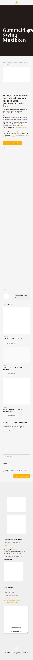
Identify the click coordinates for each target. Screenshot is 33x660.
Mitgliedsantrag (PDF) (9, 547)
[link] (16, 213)
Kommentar (6, 430)
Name (5, 450)
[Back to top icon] (16, 648)
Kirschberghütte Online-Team (21, 62)
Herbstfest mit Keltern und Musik (12, 339)
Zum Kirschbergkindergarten (11, 602)
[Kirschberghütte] (16, 2)
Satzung (6, 545)
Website (5, 463)
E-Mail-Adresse (7, 456)
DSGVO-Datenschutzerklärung (12, 600)
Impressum (7, 598)
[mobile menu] (30, 2)
